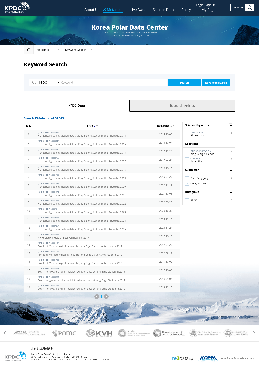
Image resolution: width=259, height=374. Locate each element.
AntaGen (134, 333)
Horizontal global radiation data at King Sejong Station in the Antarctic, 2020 (82, 185)
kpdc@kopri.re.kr (67, 354)
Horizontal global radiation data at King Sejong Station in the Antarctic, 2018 (82, 168)
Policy (186, 10)
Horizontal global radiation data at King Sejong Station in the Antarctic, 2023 (82, 211)
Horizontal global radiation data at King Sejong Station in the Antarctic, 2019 (82, 177)
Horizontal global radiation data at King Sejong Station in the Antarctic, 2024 (82, 219)
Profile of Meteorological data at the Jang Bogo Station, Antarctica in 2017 (80, 245)
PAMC (64, 333)
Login (200, 5)
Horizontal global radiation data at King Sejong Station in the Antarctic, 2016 (82, 151)
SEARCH (238, 7)
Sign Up (210, 5)
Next (106, 296)
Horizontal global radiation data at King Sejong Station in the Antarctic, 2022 (82, 202)
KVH (99, 333)
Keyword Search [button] (76, 49)
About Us (92, 10)
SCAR (204, 333)
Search (184, 82)
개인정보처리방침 (42, 348)
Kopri (29, 333)
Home (33, 49)
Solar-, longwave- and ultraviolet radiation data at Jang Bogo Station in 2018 (81, 287)
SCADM (239, 333)
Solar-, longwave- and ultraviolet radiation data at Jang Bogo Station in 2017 (81, 279)
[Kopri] (29, 333)
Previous (96, 296)
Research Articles (182, 106)
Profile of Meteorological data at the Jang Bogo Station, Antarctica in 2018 (80, 253)
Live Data (137, 10)
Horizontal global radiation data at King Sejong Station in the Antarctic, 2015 (82, 143)
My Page (208, 10)
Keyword (35, 82)
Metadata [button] (42, 49)
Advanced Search (216, 82)
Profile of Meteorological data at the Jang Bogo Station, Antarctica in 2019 (80, 262)
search (249, 7)
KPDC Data (76, 106)
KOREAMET (169, 333)
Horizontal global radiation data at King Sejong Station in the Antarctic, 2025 (82, 228)
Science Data (163, 10)
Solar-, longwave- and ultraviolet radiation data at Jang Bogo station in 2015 (81, 270)
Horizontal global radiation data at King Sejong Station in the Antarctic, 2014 (82, 134)
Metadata (114, 10)
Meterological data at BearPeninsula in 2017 (63, 236)
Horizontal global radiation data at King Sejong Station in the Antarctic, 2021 (82, 194)
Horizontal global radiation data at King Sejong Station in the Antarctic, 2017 (82, 160)
